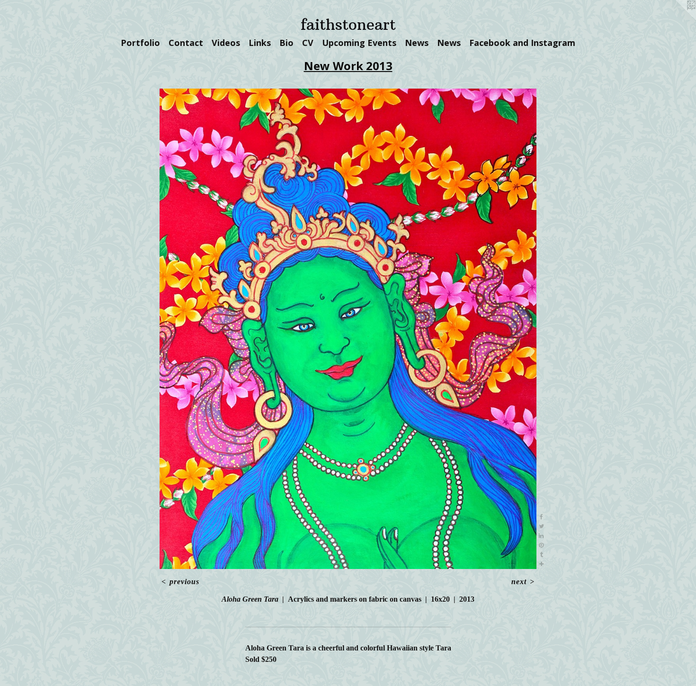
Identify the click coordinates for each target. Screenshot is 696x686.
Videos (226, 42)
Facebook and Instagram (522, 42)
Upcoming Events (359, 42)
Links (260, 42)
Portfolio (140, 42)
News (416, 42)
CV (307, 42)
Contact (186, 42)
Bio (286, 42)
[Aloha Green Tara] (348, 329)
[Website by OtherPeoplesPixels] (677, 19)
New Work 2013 (348, 65)
